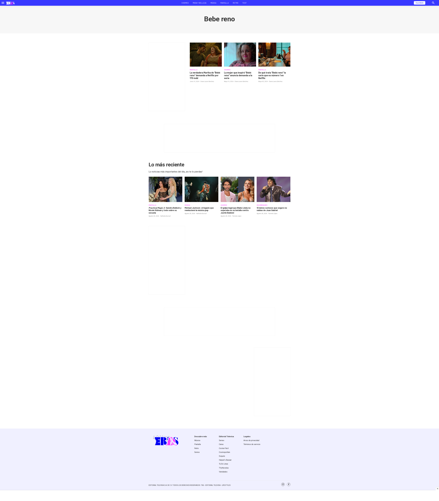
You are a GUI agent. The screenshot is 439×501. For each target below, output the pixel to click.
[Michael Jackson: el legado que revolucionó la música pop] (201, 189)
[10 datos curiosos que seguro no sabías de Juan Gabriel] (273, 189)
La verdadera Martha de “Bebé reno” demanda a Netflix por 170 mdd (205, 75)
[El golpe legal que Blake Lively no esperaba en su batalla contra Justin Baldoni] (237, 189)
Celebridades (262, 205)
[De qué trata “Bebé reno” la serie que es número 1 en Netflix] (274, 55)
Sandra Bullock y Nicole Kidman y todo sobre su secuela (165, 210)
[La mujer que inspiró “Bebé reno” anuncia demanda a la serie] (240, 55)
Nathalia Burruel (165, 216)
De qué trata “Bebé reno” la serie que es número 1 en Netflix (272, 75)
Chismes (185, 3)
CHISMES (227, 70)
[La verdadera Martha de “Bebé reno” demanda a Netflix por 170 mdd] (206, 55)
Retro (235, 3)
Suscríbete (419, 3)
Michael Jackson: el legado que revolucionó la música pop (199, 209)
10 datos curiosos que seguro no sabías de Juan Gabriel (272, 209)
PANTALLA (193, 70)
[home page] (10, 3)
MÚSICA (187, 205)
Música (213, 3)
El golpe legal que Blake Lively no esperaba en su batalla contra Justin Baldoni (235, 210)
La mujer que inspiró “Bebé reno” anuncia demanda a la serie (238, 75)
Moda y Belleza (199, 3)
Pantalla (224, 3)
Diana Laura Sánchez (207, 81)
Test (244, 3)
